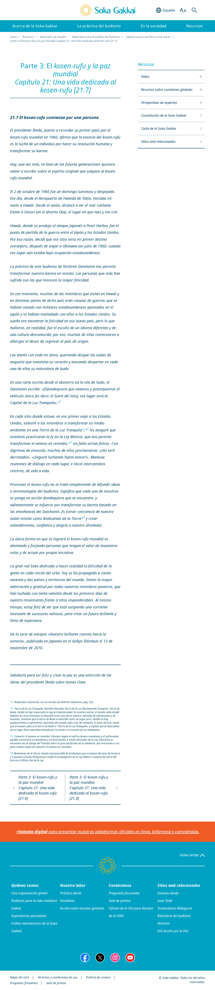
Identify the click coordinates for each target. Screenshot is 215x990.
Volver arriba (189, 855)
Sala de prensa (119, 900)
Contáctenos (120, 885)
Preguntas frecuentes (124, 893)
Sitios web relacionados (178, 885)
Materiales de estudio (53, 37)
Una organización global (29, 893)
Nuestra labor (72, 885)
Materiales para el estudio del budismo (96, 37)
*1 (11, 702)
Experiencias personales (28, 915)
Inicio (13, 37)
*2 (11, 708)
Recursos (28, 37)
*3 (11, 736)
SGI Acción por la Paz (172, 931)
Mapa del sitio (19, 977)
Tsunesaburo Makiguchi (174, 908)
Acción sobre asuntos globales (82, 908)
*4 (11, 753)
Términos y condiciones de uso (57, 977)
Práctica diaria (70, 893)
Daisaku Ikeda (167, 893)
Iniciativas (67, 900)
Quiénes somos (25, 885)
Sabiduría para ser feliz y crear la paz (148, 37)
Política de (98, 977)
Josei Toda (164, 900)
